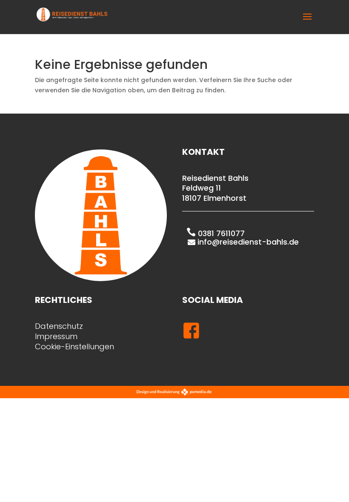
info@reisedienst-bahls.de (248, 242)
